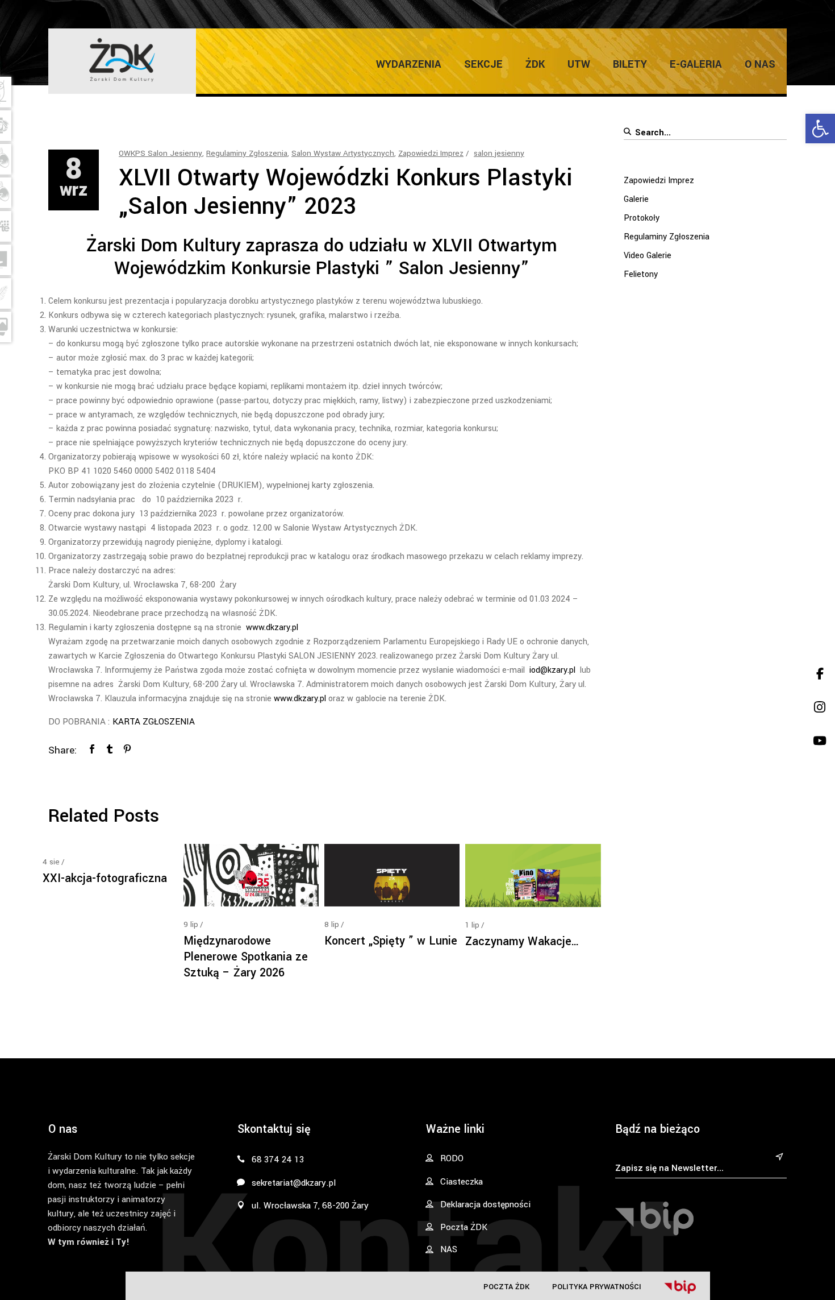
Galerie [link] (636, 199)
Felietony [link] (641, 274)
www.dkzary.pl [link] (272, 628)
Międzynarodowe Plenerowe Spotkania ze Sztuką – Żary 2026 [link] (245, 957)
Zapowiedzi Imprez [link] (431, 153)
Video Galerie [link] (647, 256)
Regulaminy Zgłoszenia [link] (246, 153)
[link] (820, 128)
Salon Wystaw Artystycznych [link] (342, 153)
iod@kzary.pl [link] (552, 670)
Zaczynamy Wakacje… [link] (522, 941)
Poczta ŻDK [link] (506, 1286)
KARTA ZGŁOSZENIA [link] (154, 721)
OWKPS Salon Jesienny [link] (160, 153)
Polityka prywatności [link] (596, 1286)
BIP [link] (680, 1287)
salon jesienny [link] (499, 153)
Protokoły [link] (641, 218)
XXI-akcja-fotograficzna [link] (105, 878)
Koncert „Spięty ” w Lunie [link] (390, 941)
